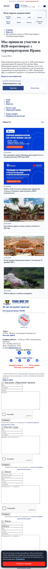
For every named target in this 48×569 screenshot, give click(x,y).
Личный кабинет (16, 365)
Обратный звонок (13, 110)
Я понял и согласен (24, 564)
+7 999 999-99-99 (44, 6)
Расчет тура (11, 108)
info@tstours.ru (15, 348)
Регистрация (34, 365)
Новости (9, 32)
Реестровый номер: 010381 (14, 311)
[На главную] (38, 6)
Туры (8, 100)
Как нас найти (9, 335)
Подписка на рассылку (15, 116)
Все (42, 122)
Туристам (13, 88)
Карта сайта (8, 380)
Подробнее (20, 559)
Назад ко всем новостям (11, 76)
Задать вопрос (12, 114)
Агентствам (35, 88)
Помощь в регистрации (24, 367)
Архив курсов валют (32, 1)
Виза (8, 102)
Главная (9, 30)
